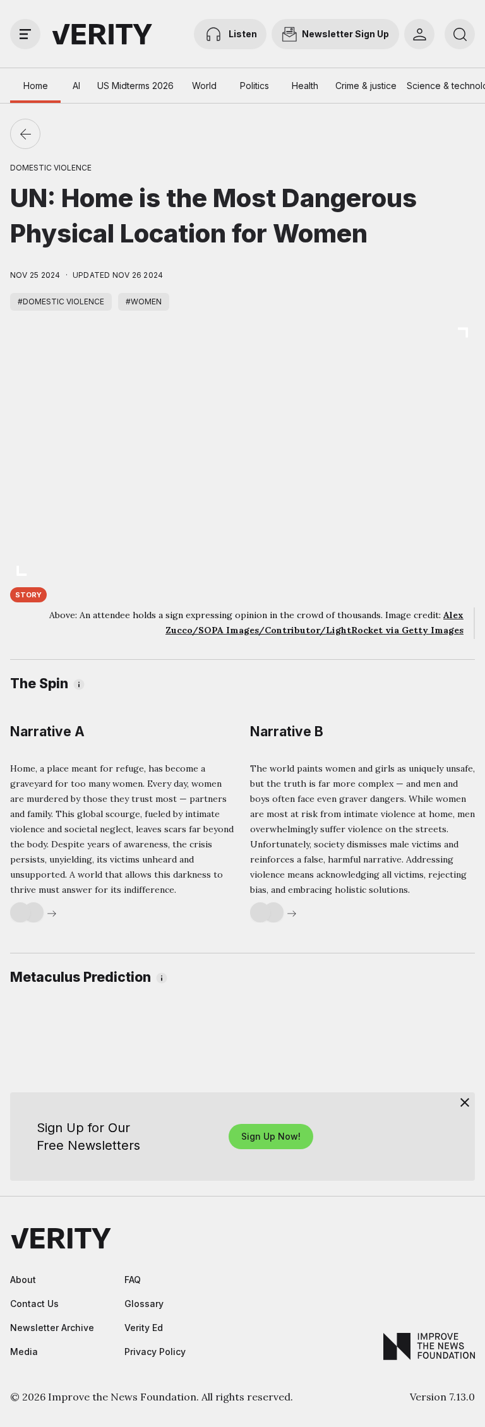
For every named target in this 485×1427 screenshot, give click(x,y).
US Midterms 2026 (135, 85)
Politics (254, 85)
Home (35, 85)
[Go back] (25, 134)
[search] (460, 34)
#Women (144, 301)
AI (76, 85)
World (204, 85)
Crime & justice (366, 85)
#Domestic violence (61, 301)
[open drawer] (25, 34)
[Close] (465, 1102)
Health (305, 85)
